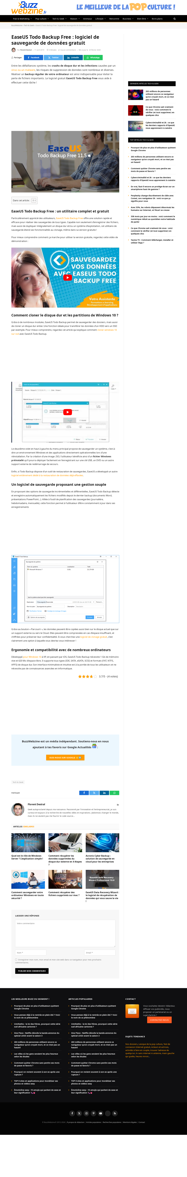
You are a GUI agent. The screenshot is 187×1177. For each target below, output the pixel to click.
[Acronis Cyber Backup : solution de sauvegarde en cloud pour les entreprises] (102, 842)
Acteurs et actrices (159, 1047)
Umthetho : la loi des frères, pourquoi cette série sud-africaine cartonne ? (37, 1025)
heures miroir (142, 1056)
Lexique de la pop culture (150, 1044)
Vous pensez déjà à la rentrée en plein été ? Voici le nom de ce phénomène (37, 1016)
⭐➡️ (65, 757)
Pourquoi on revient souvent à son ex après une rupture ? (37, 1073)
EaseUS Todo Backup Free (69, 218)
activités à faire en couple (137, 1050)
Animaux (87, 18)
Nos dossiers (131, 1044)
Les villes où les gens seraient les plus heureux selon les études (36, 1055)
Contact (142, 1122)
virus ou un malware (23, 70)
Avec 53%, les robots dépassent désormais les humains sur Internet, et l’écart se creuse (152, 208)
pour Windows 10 (32, 656)
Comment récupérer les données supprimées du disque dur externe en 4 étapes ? (65, 860)
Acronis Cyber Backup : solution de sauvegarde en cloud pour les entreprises (100, 858)
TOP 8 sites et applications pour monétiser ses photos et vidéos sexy (36, 1082)
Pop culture (41, 18)
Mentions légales (130, 1122)
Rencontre (114, 18)
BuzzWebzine (16, 25)
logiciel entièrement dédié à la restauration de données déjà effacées (47, 475)
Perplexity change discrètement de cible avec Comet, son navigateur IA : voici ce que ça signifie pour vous (152, 198)
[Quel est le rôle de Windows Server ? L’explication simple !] (28, 842)
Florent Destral (26, 50)
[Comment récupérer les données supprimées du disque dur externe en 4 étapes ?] (65, 842)
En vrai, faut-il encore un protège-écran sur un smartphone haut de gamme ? (153, 187)
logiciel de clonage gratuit (93, 636)
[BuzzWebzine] (29, 7)
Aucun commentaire (68, 50)
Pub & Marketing (21, 18)
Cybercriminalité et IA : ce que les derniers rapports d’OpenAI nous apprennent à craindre (160, 125)
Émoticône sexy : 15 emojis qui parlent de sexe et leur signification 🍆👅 (37, 1091)
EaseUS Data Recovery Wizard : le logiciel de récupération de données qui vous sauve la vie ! (102, 897)
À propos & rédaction (75, 1122)
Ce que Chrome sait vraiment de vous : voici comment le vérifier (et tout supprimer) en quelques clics (160, 110)
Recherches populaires (112, 1122)
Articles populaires (93, 1122)
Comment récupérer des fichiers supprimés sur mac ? (64, 894)
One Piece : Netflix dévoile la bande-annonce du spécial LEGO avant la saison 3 (36, 1034)
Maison (73, 18)
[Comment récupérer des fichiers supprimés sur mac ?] (65, 879)
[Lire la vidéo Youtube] (67, 277)
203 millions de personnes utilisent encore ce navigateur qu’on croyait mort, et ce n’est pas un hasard (160, 95)
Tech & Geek (58, 18)
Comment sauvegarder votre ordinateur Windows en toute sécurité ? (27, 895)
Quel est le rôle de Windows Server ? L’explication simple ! (27, 857)
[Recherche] (174, 18)
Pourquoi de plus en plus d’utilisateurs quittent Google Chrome (153, 149)
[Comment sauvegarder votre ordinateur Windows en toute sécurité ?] (28, 879)
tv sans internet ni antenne (148, 1053)
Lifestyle (99, 18)
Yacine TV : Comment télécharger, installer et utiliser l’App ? (152, 241)
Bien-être (141, 18)
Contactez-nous (159, 1020)
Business (127, 18)
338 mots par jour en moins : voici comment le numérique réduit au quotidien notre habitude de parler (153, 219)
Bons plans (157, 18)
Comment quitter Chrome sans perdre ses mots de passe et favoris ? (151, 169)
